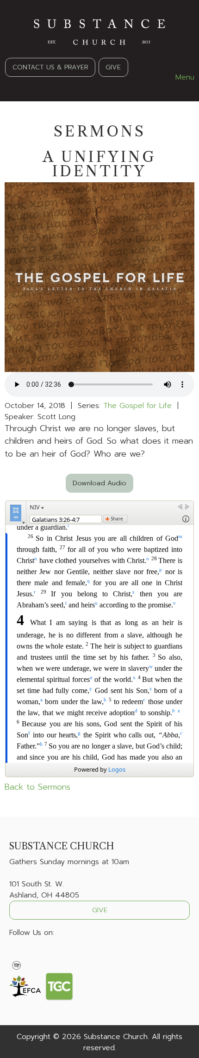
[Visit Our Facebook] (16, 954)
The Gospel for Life (137, 405)
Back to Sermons (37, 787)
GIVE (113, 67)
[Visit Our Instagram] (46, 954)
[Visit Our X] (31, 954)
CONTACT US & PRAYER (50, 67)
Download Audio (99, 483)
